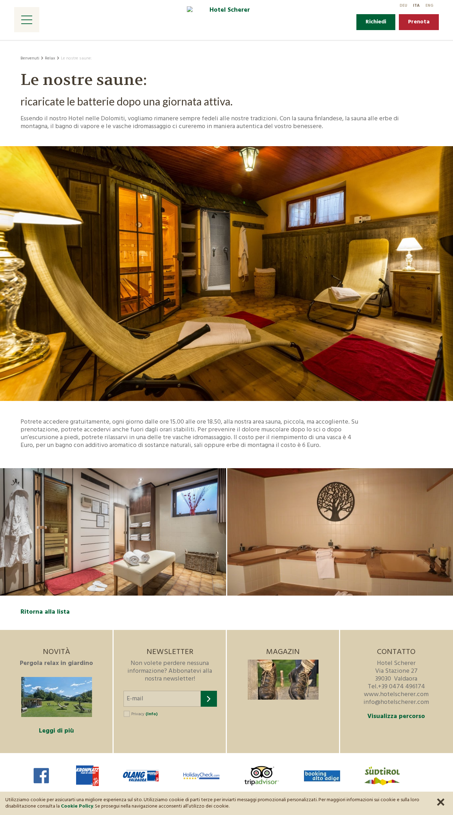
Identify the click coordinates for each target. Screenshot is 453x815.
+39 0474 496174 (401, 687)
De (403, 5)
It (416, 5)
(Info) (151, 714)
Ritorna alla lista (45, 612)
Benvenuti (30, 58)
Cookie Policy (77, 806)
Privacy (144, 714)
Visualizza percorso (396, 717)
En (429, 5)
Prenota (419, 22)
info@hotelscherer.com (396, 702)
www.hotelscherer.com (396, 694)
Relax (50, 58)
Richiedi (376, 22)
